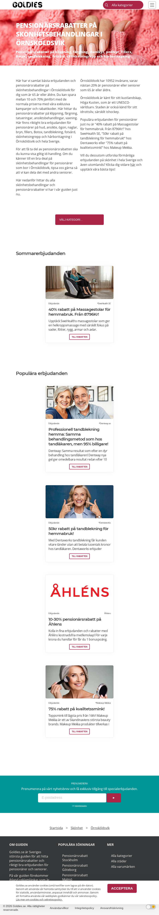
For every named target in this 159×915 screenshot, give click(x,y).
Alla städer (119, 861)
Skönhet (77, 828)
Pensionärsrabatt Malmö (75, 877)
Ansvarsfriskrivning (111, 908)
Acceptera (122, 888)
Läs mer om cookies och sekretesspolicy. (39, 899)
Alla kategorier (121, 856)
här (132, 165)
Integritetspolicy (81, 806)
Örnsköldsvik (100, 828)
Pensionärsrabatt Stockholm (75, 858)
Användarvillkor (59, 908)
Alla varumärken (123, 866)
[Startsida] (33, 5)
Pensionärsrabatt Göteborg (75, 867)
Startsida (56, 828)
